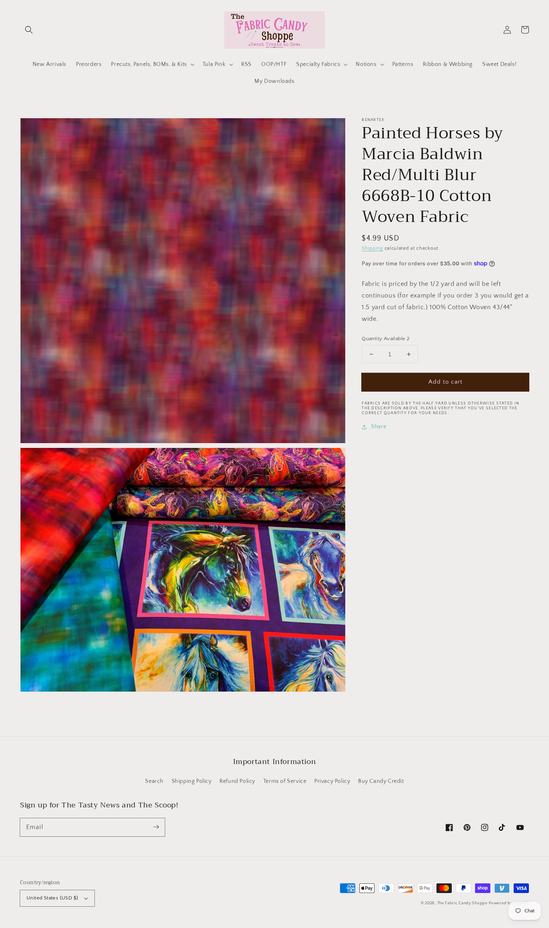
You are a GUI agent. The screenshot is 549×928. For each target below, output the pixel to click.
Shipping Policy (192, 781)
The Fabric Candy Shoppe (462, 903)
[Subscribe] (156, 827)
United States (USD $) (52, 898)
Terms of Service (285, 781)
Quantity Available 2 (386, 338)
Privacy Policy (332, 781)
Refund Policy (237, 781)
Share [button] (378, 426)
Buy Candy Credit (381, 781)
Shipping (372, 248)
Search (154, 781)
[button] (29, 30)
